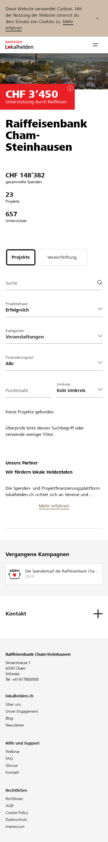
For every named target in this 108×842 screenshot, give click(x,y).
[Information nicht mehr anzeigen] (97, 18)
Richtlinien (14, 798)
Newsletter (15, 725)
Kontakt (12, 772)
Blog (9, 718)
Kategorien (15, 330)
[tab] (21, 257)
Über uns (13, 704)
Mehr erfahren (54, 506)
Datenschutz (16, 819)
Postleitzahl (17, 390)
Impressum (15, 826)
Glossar (12, 765)
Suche (11, 283)
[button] (95, 45)
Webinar (13, 751)
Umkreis (64, 384)
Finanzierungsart (20, 357)
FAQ (9, 758)
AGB (9, 805)
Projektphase (16, 303)
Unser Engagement (22, 711)
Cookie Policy (17, 812)
